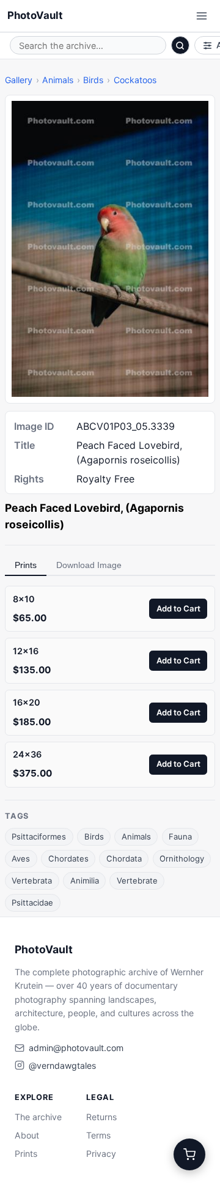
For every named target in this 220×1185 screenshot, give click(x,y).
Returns (101, 1117)
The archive (38, 1117)
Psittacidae (32, 902)
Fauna (180, 836)
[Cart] (189, 1154)
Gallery (18, 80)
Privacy (101, 1153)
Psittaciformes (39, 836)
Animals (57, 80)
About (27, 1135)
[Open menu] (202, 16)
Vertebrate (137, 880)
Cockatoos (135, 80)
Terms (98, 1135)
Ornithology (182, 858)
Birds (93, 80)
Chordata (124, 858)
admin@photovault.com (76, 1048)
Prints (26, 565)
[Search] (180, 45)
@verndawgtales (62, 1065)
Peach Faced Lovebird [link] (62, 507)
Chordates (68, 858)
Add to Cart (178, 608)
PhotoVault (35, 15)
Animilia (84, 880)
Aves (21, 858)
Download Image (89, 565)
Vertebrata (32, 880)
